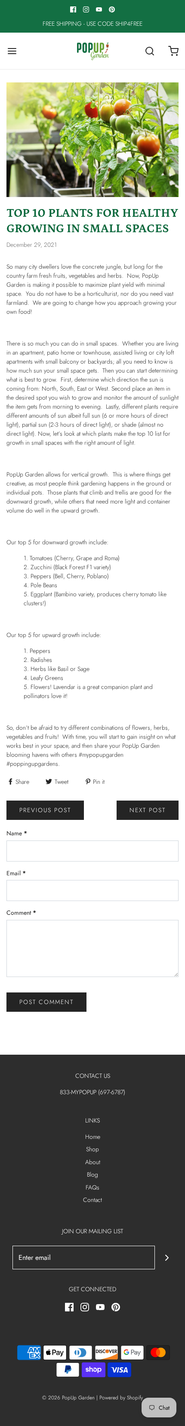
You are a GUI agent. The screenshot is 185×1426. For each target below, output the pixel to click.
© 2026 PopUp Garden (68, 1398)
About (92, 1162)
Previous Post (45, 810)
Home (92, 1136)
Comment (21, 912)
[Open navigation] (12, 51)
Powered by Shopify (121, 1398)
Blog (92, 1174)
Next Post (148, 810)
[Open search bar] (149, 51)
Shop (92, 1149)
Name (16, 833)
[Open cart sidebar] (173, 51)
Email (16, 873)
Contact (92, 1199)
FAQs (92, 1187)
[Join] (167, 1257)
